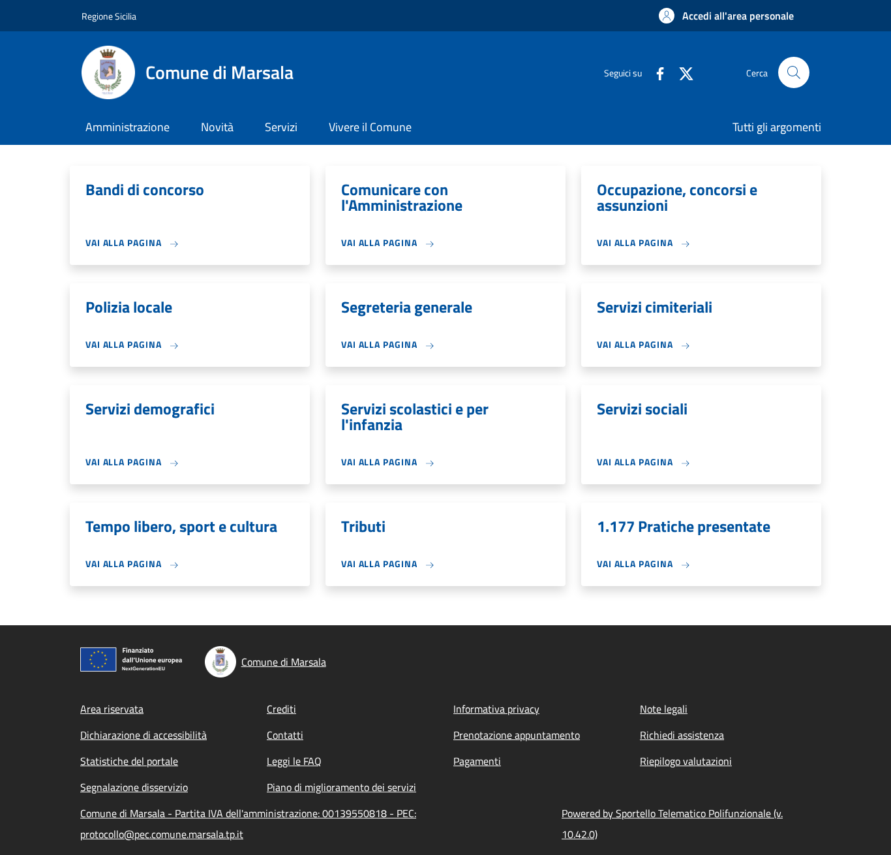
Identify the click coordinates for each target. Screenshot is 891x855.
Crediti (281, 709)
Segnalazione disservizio (134, 787)
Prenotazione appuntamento (516, 735)
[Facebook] (655, 72)
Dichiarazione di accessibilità (143, 735)
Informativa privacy (496, 709)
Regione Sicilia (109, 16)
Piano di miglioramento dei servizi (341, 787)
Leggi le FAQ (294, 761)
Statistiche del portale (129, 761)
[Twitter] (681, 72)
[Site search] (793, 72)
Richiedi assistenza (682, 735)
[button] (726, 15)
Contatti (285, 735)
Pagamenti (477, 761)
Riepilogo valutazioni (686, 761)
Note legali (663, 709)
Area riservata (111, 709)
